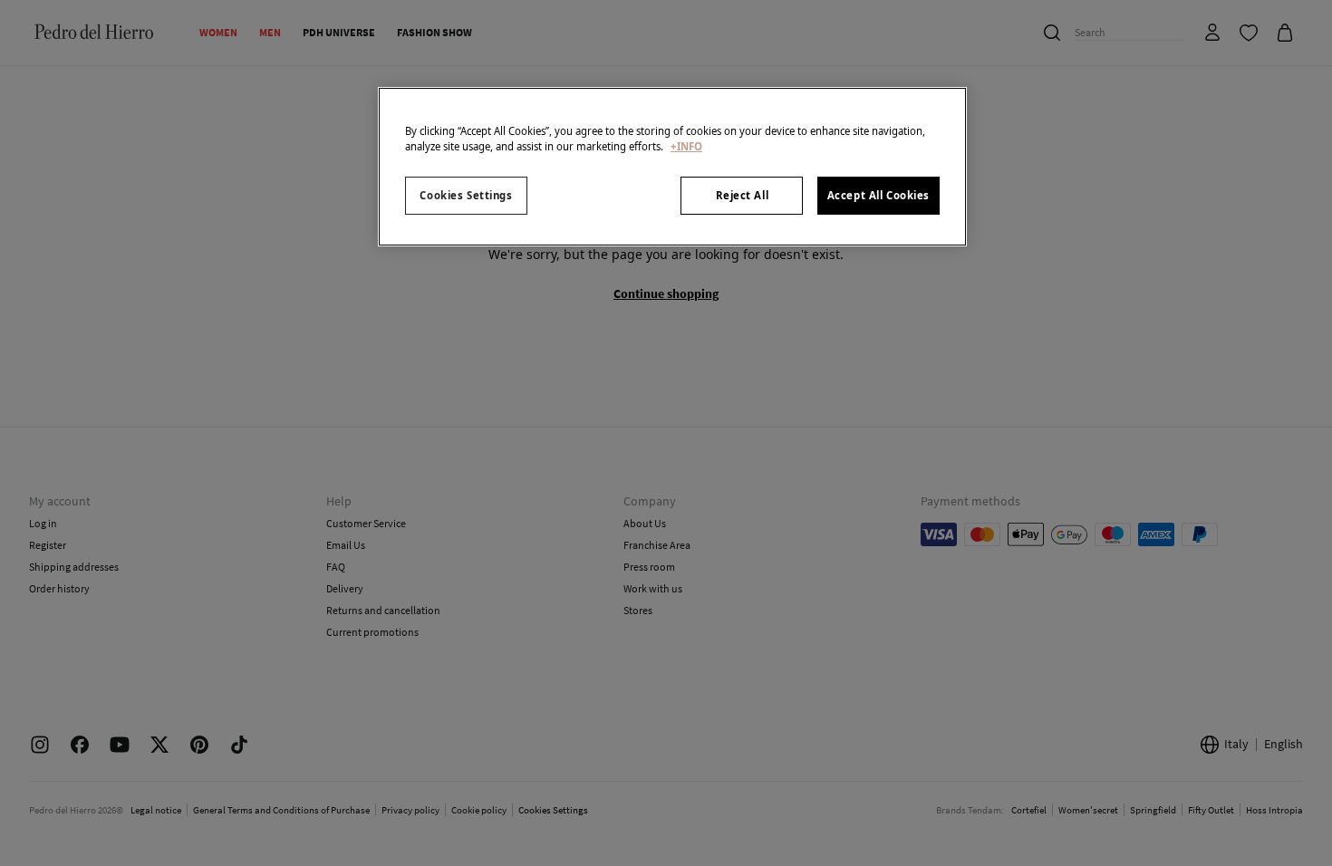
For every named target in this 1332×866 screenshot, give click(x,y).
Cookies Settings (466, 195)
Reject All (742, 195)
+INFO (686, 146)
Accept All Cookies (878, 195)
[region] (672, 166)
